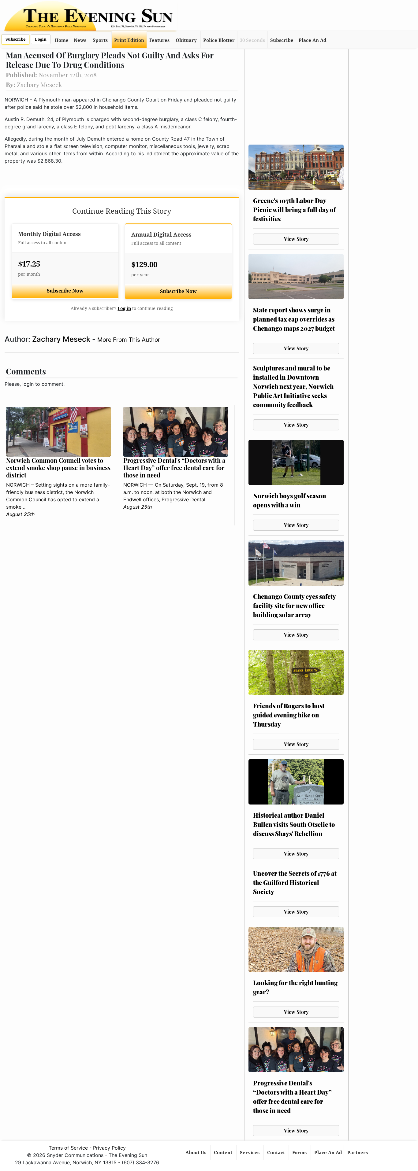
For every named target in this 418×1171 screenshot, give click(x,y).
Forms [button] (300, 1152)
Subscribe (15, 39)
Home (62, 40)
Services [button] (250, 1152)
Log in (124, 308)
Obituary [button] (186, 40)
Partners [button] (358, 1152)
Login (41, 39)
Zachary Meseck (62, 339)
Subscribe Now (65, 291)
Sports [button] (100, 40)
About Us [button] (196, 1152)
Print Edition (129, 40)
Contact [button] (276, 1152)
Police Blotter (219, 40)
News (80, 40)
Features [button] (159, 40)
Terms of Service (68, 1148)
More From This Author (128, 339)
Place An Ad (313, 40)
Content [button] (223, 1152)
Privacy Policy (109, 1148)
